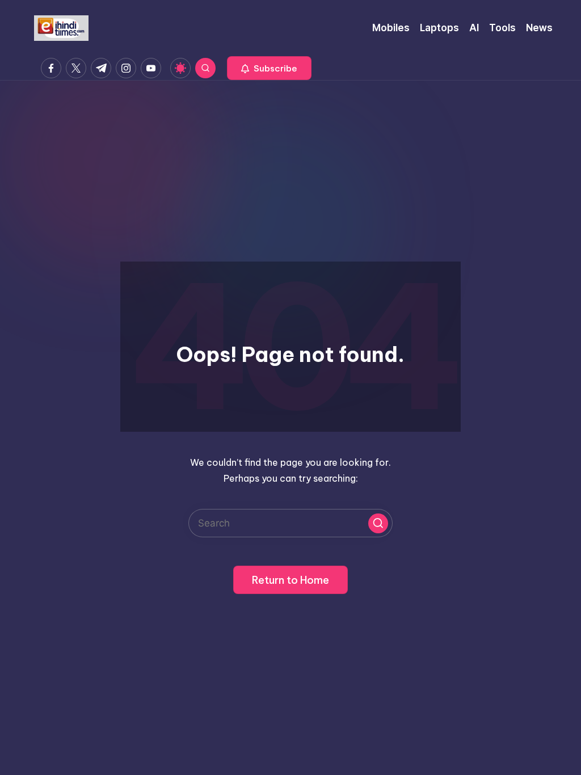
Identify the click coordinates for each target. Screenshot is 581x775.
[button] (269, 68)
